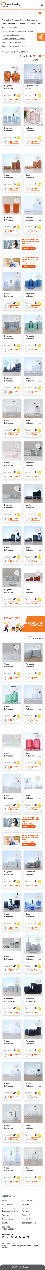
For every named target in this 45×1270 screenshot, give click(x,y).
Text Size (5, 1215)
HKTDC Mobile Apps (29, 1205)
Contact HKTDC (7, 1205)
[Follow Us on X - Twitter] (7, 1237)
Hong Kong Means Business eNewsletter (10, 1210)
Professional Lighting (10, 35)
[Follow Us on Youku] (28, 1237)
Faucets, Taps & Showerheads (14, 31)
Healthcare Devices (9, 28)
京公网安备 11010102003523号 (9, 1228)
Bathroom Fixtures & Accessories (25, 20)
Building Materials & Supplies (13, 39)
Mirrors (30, 31)
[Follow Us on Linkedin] (11, 1237)
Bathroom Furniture (10, 24)
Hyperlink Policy (27, 1219)
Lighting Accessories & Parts (30, 24)
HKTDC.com (6, 1201)
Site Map (5, 1223)
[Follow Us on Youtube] (24, 1237)
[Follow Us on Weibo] (16, 1237)
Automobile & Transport (11, 43)
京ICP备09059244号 (29, 1223)
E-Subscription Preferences (27, 1210)
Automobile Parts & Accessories (14, 46)
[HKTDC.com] (22, 1197)
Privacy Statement (8, 1219)
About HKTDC (27, 1201)
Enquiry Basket (22, 1267)
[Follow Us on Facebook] (3, 1237)
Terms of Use (26, 1215)
